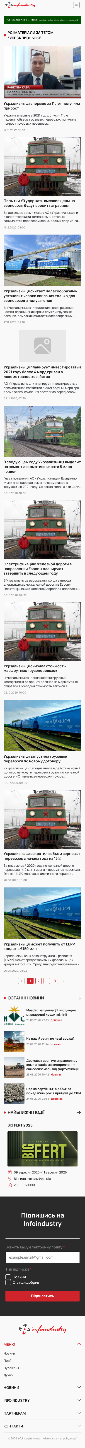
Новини (9, 1353)
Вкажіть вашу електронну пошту (34, 1247)
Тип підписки (17, 1269)
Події (7, 1360)
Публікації (11, 1368)
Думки (8, 1375)
